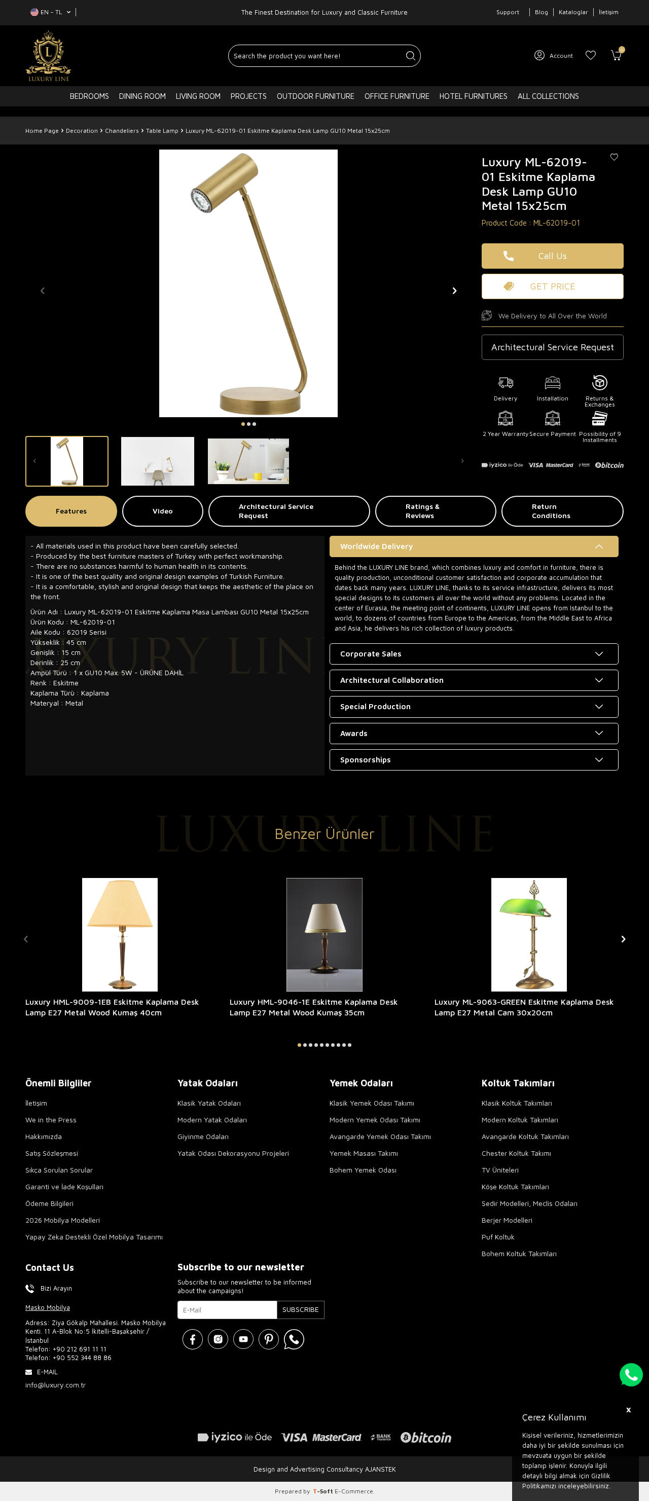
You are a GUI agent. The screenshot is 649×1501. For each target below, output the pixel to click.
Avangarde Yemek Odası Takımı (380, 1136)
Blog (541, 12)
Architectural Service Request (276, 511)
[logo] (48, 55)
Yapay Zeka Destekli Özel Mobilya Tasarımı (94, 1236)
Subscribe (300, 1309)
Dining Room (142, 96)
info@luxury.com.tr (55, 1384)
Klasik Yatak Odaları (209, 1103)
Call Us (552, 255)
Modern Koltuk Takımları (520, 1119)
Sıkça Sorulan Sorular (59, 1169)
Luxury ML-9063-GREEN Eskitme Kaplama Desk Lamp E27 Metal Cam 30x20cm (524, 1007)
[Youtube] (243, 1339)
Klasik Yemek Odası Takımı (372, 1103)
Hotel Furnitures (474, 96)
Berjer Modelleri (507, 1220)
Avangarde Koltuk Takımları (525, 1136)
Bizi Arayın (56, 1288)
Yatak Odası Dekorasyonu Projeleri (233, 1153)
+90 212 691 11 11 (79, 1349)
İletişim (609, 12)
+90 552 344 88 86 (82, 1357)
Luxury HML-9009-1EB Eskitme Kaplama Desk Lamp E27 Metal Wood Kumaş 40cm (112, 1007)
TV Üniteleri (500, 1169)
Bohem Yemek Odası (363, 1169)
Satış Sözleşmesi (51, 1153)
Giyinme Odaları (203, 1136)
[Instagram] (218, 1339)
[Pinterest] (269, 1339)
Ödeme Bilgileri (49, 1203)
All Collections (548, 96)
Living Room (198, 96)
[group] (248, 283)
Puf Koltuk (498, 1236)
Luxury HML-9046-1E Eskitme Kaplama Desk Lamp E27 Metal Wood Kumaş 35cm (314, 1007)
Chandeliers (122, 130)
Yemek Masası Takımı (364, 1153)
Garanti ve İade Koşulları (64, 1186)
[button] (243, 424)
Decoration (82, 130)
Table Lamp (162, 130)
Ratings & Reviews (423, 511)
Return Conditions (551, 511)
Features (71, 510)
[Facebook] (193, 1339)
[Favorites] (590, 56)
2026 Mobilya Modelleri (62, 1220)
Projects (249, 96)
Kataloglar (573, 12)
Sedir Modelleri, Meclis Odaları (530, 1203)
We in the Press (51, 1119)
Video (163, 510)
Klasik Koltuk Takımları (517, 1103)
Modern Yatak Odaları (212, 1119)
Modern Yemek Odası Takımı (375, 1119)
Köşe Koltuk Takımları (515, 1186)
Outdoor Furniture (315, 96)
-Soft (324, 1491)
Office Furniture (397, 96)
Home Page (42, 130)
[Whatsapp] (294, 1339)
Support (507, 12)
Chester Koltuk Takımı (516, 1153)
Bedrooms (89, 96)
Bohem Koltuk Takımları (519, 1253)
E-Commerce (354, 1491)
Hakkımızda (43, 1136)
